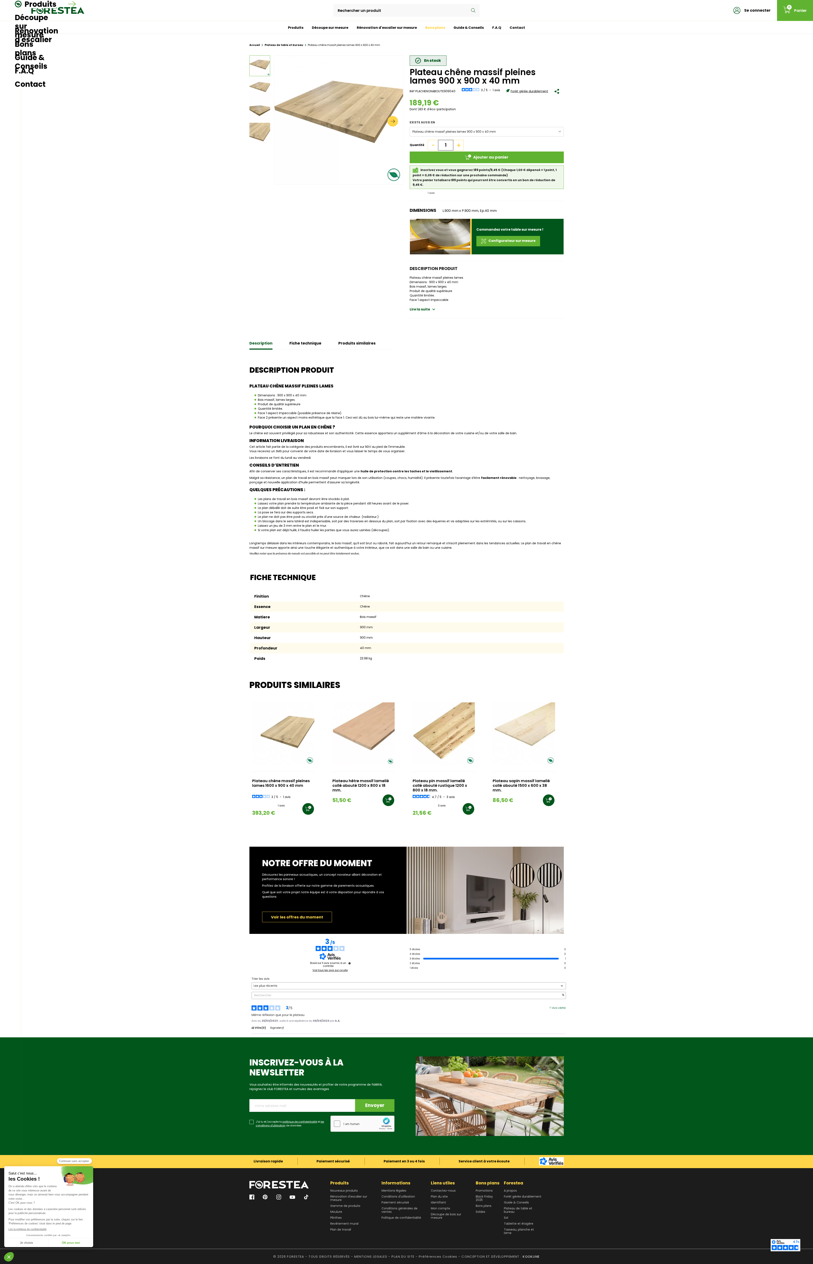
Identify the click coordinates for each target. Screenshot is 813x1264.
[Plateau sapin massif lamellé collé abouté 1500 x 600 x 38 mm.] (523, 733)
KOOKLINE (531, 1256)
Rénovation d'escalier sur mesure (387, 27)
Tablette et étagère (518, 1223)
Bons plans (435, 27)
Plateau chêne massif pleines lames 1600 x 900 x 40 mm (281, 783)
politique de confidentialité (299, 1121)
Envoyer (374, 1105)
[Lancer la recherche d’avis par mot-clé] (563, 995)
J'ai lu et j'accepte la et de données (290, 1123)
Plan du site (439, 1196)
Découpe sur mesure (330, 27)
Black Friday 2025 (484, 1198)
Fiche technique (305, 343)
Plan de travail (340, 1229)
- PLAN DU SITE (401, 1256)
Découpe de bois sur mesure (446, 1216)
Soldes (480, 1211)
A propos (510, 1190)
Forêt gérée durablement (529, 91)
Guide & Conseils (469, 27)
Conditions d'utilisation (398, 1196)
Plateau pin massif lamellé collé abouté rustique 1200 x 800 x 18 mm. (440, 786)
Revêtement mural (344, 1223)
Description (260, 343)
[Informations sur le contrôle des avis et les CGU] (349, 963)
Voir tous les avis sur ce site (330, 970)
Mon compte (440, 1208)
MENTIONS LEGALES (370, 1256)
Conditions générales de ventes (400, 1210)
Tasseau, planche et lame (519, 1231)
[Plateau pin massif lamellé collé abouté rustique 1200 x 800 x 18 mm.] (443, 733)
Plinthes (336, 1217)
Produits (295, 27)
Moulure (336, 1211)
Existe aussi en (422, 122)
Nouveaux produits (344, 1190)
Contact (517, 27)
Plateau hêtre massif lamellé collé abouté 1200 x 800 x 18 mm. (360, 786)
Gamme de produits (345, 1205)
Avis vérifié (559, 1007)
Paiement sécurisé (395, 1202)
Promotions (484, 1190)
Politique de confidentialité (401, 1217)
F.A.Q (496, 27)
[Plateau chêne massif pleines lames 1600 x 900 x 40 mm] (283, 733)
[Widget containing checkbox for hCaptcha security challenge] (362, 1124)
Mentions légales (394, 1190)
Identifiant (438, 1202)
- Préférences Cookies (436, 1256)
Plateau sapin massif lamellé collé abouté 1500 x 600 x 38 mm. (521, 786)
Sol (506, 1217)
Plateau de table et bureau (518, 1210)
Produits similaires (357, 343)
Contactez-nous (443, 1190)
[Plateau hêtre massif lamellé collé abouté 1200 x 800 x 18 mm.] (363, 733)
